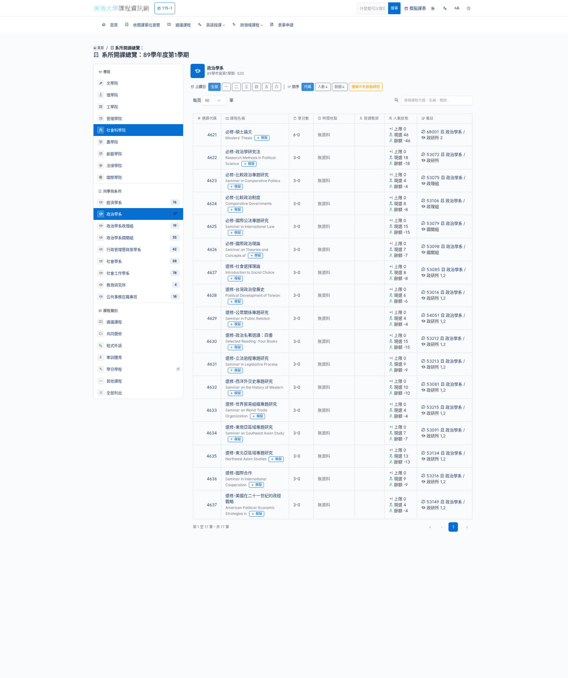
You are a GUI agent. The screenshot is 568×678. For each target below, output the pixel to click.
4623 (212, 180)
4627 (212, 272)
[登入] (433, 8)
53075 (433, 177)
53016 (433, 292)
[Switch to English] (445, 8)
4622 (212, 157)
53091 (433, 429)
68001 (433, 131)
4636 (212, 478)
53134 (433, 452)
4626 (212, 249)
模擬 (264, 138)
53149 (433, 501)
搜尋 (394, 8)
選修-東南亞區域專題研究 (249, 426)
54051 (433, 315)
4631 (212, 363)
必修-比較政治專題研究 (247, 174)
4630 (211, 341)
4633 (211, 410)
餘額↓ (340, 87)
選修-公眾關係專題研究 (247, 312)
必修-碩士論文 (238, 131)
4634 (211, 432)
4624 (212, 203)
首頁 (100, 48)
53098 (433, 246)
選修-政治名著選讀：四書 (249, 335)
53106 (433, 200)
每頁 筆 (213, 100)
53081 (433, 384)
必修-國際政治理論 (242, 243)
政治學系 (454, 131)
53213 (433, 361)
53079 (433, 223)
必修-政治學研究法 (242, 151)
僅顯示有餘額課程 (365, 87)
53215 (433, 407)
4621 (212, 134)
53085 (433, 269)
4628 (212, 295)
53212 (433, 338)
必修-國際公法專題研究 (247, 220)
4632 (212, 387)
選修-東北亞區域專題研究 (249, 452)
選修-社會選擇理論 (242, 266)
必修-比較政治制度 (242, 197)
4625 (212, 226)
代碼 (307, 87)
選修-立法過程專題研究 (247, 358)
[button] (211, 25)
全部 (214, 87)
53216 (433, 475)
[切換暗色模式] (469, 8)
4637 (212, 504)
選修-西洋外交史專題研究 (249, 381)
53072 (433, 154)
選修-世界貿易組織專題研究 (251, 403)
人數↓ (323, 87)
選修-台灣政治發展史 (244, 289)
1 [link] (453, 526)
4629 (212, 318)
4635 (211, 455)
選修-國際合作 (238, 472)
